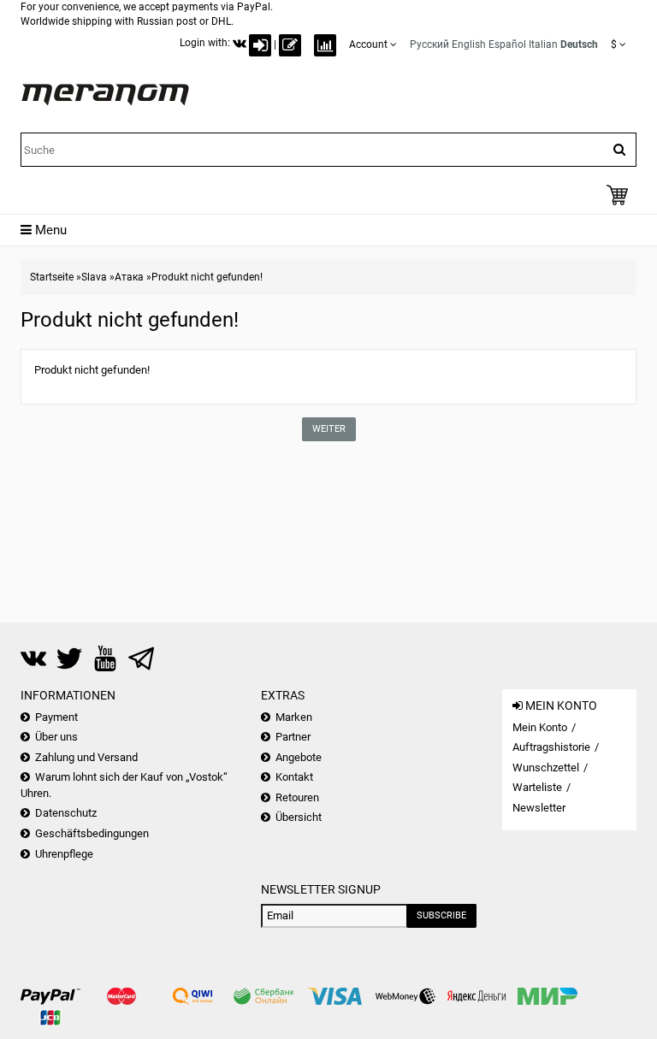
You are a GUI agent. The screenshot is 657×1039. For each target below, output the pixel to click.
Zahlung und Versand (86, 757)
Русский (429, 44)
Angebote (298, 757)
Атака (129, 277)
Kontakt (294, 776)
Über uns (56, 736)
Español (507, 44)
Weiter (329, 428)
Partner (293, 736)
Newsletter (538, 807)
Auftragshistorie (551, 747)
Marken (293, 717)
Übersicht (298, 817)
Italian (543, 44)
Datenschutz (66, 812)
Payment (56, 717)
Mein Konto (539, 727)
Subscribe (441, 915)
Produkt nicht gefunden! (207, 277)
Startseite (52, 277)
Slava (94, 277)
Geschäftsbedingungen (92, 833)
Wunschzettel (545, 767)
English (469, 44)
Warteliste (537, 787)
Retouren (297, 797)
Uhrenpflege (64, 853)
